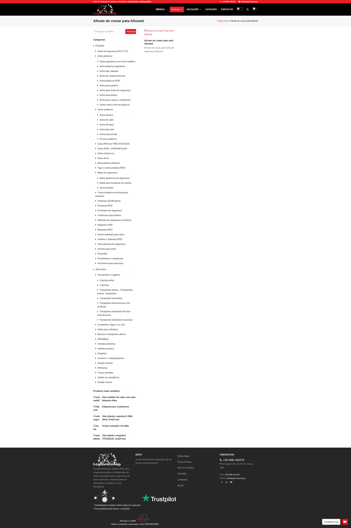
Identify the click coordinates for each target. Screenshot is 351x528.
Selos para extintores (107, 329)
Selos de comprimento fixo (112, 76)
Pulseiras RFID (104, 206)
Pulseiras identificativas (109, 201)
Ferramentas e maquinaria (110, 258)
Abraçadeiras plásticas (108, 163)
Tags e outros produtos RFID (111, 168)
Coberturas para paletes (109, 215)
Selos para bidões (108, 95)
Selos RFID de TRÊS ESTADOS (113, 144)
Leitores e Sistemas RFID (109, 239)
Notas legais (184, 456)
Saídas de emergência (108, 377)
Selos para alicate (108, 134)
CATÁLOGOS (133, 2)
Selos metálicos (105, 109)
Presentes (102, 254)
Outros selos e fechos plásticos (115, 105)
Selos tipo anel (107, 129)
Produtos (99, 46)
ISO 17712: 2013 (186, 468)
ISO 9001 (182, 474)
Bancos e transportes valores (111, 334)
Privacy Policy (184, 462)
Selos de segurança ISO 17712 (112, 51)
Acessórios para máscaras (110, 263)
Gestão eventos (105, 363)
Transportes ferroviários (111, 298)
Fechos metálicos (108, 139)
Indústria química (105, 348)
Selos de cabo (107, 120)
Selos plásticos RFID (110, 81)
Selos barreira (106, 115)
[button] (248, 9)
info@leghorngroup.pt (249, 2)
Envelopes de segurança (109, 210)
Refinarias (102, 368)
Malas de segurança (107, 172)
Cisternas (104, 285)
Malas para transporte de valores (115, 183)
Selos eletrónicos (105, 153)
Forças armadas (105, 372)
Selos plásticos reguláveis (112, 66)
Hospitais (102, 353)
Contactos (182, 479)
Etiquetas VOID (105, 225)
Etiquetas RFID (104, 230)
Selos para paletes (109, 85)
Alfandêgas (103, 339)
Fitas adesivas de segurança (111, 244)
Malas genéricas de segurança (114, 178)
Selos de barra (107, 124)
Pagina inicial (223, 21)
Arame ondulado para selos (110, 234)
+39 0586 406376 (228, 2)
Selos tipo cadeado (109, 71)
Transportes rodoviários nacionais (116, 320)
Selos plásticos (104, 56)
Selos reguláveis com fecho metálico (117, 61)
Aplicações (100, 269)
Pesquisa (131, 31)
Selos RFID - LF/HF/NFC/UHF (112, 148)
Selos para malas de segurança (115, 90)
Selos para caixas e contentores (115, 100)
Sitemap (124, 521)
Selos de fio (103, 158)
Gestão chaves (104, 382)
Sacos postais (106, 188)
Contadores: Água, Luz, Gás (111, 324)
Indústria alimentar (106, 344)
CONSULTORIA (145, 2)
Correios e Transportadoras (110, 358)
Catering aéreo (107, 280)
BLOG (181, 485)
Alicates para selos (106, 249)
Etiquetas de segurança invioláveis (114, 220)
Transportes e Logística (108, 275)
